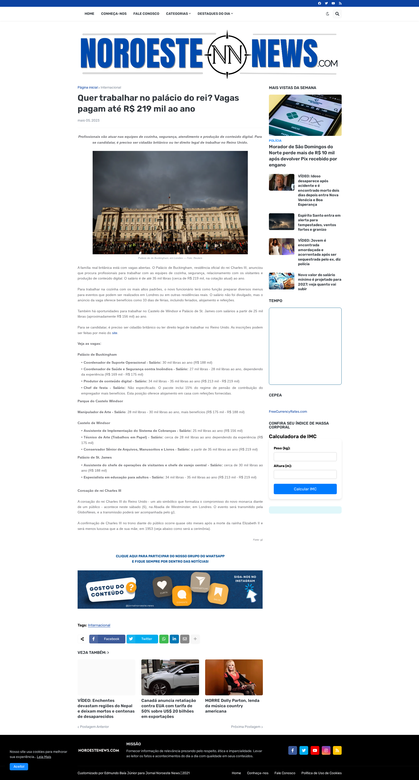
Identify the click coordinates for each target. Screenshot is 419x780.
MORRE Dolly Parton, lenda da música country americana (232, 706)
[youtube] (333, 3)
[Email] (184, 639)
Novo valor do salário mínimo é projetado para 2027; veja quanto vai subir (319, 282)
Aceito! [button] (19, 766)
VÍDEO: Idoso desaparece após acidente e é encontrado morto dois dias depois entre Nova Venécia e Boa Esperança (318, 190)
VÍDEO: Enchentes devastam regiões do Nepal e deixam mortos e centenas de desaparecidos (106, 708)
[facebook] (319, 3)
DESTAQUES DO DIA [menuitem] (214, 14)
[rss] (340, 3)
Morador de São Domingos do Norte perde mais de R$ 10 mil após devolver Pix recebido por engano (303, 155)
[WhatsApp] (164, 639)
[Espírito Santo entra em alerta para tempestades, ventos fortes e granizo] (281, 221)
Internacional (111, 87)
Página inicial (88, 87)
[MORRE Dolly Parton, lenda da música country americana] (234, 677)
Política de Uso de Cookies (321, 773)
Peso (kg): (282, 448)
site (114, 333)
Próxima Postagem (245, 727)
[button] (327, 13)
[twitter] (326, 3)
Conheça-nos (257, 773)
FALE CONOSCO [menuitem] (146, 14)
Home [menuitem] (89, 14)
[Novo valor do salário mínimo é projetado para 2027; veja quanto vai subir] (281, 281)
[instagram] (326, 750)
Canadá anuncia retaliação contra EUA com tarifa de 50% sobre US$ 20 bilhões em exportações (168, 708)
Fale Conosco (284, 773)
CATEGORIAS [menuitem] (177, 14)
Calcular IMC (305, 489)
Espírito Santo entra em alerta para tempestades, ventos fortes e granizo (319, 222)
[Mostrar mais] (195, 639)
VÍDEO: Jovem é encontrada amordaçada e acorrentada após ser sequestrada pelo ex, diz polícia (319, 252)
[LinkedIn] (174, 639)
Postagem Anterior (94, 727)
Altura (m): (283, 466)
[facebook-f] (292, 750)
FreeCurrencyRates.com (288, 412)
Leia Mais (44, 757)
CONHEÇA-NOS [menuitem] (114, 14)
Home (236, 773)
